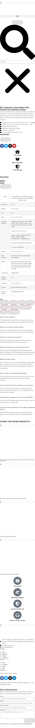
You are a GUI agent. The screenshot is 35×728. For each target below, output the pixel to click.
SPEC (2, 181)
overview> (4, 134)
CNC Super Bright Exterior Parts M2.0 (8, 536)
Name (2, 696)
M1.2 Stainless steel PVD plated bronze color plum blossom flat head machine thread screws (17, 460)
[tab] (4, 302)
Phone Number (4, 705)
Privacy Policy (27, 724)
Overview (4, 177)
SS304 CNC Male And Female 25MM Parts (9, 574)
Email (2, 701)
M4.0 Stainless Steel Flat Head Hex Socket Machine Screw (13, 498)
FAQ (2, 183)
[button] (17, 16)
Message (3, 710)
